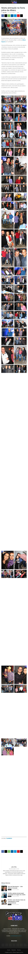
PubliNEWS (9, 838)
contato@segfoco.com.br (16, 935)
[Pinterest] (18, 15)
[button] (2, 2)
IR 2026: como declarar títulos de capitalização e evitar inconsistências (16, 901)
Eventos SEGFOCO (11, 5)
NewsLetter (14, 950)
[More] (24, 15)
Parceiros (19, 950)
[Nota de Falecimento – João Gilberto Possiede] (4, 888)
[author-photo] (14, 865)
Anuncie (8, 950)
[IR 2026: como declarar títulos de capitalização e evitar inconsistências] (4, 902)
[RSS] (17, 945)
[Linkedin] (12, 15)
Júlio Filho (5, 12)
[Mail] (17, 877)
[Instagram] (11, 877)
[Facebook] (2, 15)
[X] (5, 15)
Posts (6, 5)
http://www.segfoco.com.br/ (14, 868)
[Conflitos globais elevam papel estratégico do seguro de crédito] (4, 895)
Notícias (9, 889)
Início (2, 5)
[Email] (21, 15)
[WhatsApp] (9, 15)
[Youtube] (25, 945)
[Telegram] (15, 15)
